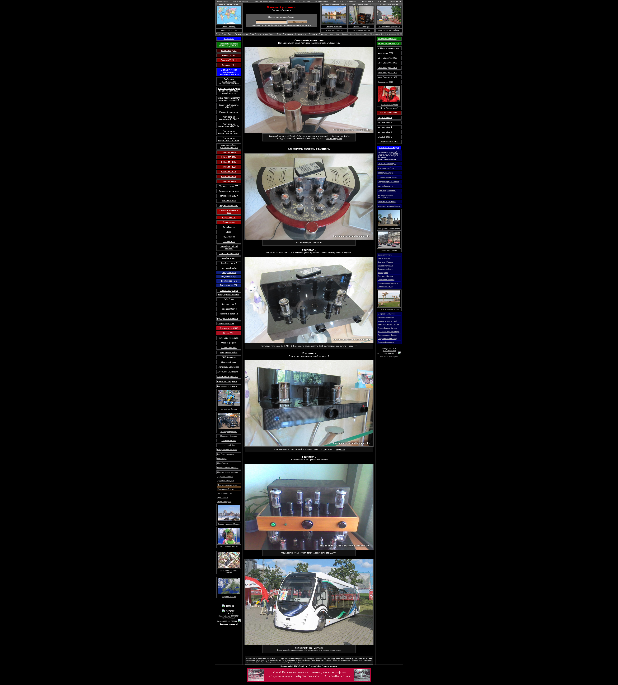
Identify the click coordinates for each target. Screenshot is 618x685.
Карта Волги (338, 1)
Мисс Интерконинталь (387, 191)
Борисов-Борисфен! (386, 342)
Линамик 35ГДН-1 (229, 60)
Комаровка (351, 1)
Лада (279, 34)
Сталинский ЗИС (229, 348)
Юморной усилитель (228, 112)
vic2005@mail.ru (228, 618)
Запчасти (313, 34)
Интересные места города (389, 229)
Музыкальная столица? (387, 321)
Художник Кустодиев (225, 481)
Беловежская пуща (385, 287)
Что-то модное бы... (389, 113)
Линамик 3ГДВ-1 (228, 55)
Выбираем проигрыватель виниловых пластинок (229, 81)
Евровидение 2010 (385, 82)
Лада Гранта (255, 34)
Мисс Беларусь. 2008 (387, 63)
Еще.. (218, 34)
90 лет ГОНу (228, 333)
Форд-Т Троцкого (228, 343)
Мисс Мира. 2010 (385, 53)
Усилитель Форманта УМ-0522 (229, 106)
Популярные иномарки (228, 294)
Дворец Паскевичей (386, 317)
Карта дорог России (229, 30)
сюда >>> (353, 346)
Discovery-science (385, 269)
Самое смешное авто (229, 253)
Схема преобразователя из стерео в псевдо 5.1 (228, 99)
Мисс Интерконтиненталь (227, 472)
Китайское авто (229, 201)
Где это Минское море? (389, 309)
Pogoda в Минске (229, 597)
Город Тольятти (229, 272)
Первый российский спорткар (229, 247)
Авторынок (288, 34)
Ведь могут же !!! (228, 304)
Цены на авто (367, 1)
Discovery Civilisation (386, 280)
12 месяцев (375, 34)
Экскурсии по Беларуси (388, 43)
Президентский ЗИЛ (229, 328)
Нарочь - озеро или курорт (388, 332)
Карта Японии (342, 34)
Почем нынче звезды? (387, 164)
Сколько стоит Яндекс (389, 147)
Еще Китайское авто (229, 205)
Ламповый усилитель (229, 191)
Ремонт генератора (229, 290)
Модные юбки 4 (385, 127)
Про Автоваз (229, 222)
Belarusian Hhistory (385, 276)
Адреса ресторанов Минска (389, 206)
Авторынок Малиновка (227, 372)
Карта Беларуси (321, 1)
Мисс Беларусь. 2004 (387, 72)
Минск (366, 34)
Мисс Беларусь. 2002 (387, 77)
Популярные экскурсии (227, 485)
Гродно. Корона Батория (387, 328)
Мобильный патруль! (389, 105)
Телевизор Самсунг (229, 196)
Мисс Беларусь (223, 463)
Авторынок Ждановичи (227, 377)
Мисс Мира (221, 459)
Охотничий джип (228, 362)
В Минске (323, 34)
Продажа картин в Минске (388, 182)
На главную (229, 39)
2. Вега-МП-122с (228, 157)
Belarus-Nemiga (356, 34)
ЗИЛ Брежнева (229, 357)
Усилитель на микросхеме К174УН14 (228, 125)
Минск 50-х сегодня (361, 27)
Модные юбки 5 (385, 132)
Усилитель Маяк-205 (228, 186)
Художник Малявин (225, 477)
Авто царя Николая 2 (229, 338)
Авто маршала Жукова (229, 367)
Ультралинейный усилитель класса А (229, 146)
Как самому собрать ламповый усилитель (229, 44)
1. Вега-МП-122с (228, 152)
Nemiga (332, 34)
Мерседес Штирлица (228, 436)
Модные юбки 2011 (389, 142)
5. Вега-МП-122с (228, 172)
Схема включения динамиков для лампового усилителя (229, 72)
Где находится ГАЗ (228, 285)
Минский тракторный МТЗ (389, 27)
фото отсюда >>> (334, 138)
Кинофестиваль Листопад (227, 468)
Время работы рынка (227, 381)
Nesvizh (384, 34)
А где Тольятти (228, 217)
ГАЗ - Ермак (229, 299)
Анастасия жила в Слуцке (388, 324)
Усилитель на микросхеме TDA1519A (228, 139)
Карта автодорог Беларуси (265, 1)
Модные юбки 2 (385, 117)
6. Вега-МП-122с (228, 176)
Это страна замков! (334, 27)
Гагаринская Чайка (228, 352)
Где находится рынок (227, 386)
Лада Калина (269, 34)
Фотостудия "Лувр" (385, 173)
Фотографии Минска (361, 30)
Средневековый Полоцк (387, 339)
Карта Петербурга (240, 1)
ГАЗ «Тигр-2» (229, 242)
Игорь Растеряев (224, 502)
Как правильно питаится (227, 450)
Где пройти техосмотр (227, 319)
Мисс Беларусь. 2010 (387, 58)
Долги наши (395, 1)
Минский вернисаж (385, 186)
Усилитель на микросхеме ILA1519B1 (228, 132)
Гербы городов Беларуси (388, 283)
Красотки (382, 1)
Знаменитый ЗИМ (228, 441)
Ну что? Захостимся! (389, 108)
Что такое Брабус (229, 268)
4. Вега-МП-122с (228, 167)
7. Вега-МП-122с (228, 181)
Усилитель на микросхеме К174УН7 (229, 118)
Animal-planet (383, 273)
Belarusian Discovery (386, 262)
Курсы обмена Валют (386, 168)
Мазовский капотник (229, 314)
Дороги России (289, 1)
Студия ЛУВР (305, 1)
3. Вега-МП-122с (228, 162)
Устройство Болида (229, 409)
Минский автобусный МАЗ (389, 30)
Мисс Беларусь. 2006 (387, 68)
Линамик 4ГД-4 (229, 65)
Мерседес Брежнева (228, 432)
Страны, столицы (229, 27)
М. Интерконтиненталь (388, 48)
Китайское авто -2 (229, 263)
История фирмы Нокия (387, 177)
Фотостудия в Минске (229, 546)
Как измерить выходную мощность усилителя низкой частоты (229, 90)
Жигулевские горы (228, 277)
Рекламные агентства (387, 202)
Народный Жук (229, 445)
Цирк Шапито (222, 497)
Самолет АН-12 (395, 34)
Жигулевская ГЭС (229, 281)
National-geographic (385, 265)
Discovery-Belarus (385, 255)
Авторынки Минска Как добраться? (385, 196)
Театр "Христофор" (225, 493)
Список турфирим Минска (228, 524)
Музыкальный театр (225, 489)
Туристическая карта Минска (228, 571)
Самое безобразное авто (229, 211)
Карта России (222, 1)
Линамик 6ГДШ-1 (228, 50)
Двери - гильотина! (225, 323)
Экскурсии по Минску (334, 30)
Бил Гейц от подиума (225, 454)
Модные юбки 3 (385, 122)
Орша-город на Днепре (387, 335)
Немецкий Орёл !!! (229, 309)
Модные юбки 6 (385, 137)
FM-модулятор (241, 34)
